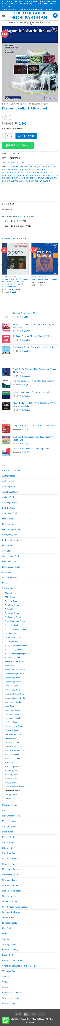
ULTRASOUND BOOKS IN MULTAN (24, 175)
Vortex (5, 982)
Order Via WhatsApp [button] (20, 145)
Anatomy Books (9, 486)
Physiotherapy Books (13, 758)
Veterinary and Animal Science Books (19, 966)
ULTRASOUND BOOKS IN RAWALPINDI (34, 181)
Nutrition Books (11, 722)
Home (5, 104)
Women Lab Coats (10, 998)
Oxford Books (8, 917)
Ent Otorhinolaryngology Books (17, 653)
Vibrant (5, 976)
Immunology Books (12, 690)
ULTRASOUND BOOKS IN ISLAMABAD (32, 170)
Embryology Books (10, 534)
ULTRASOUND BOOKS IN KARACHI (16, 172)
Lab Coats (6, 572)
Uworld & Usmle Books (13, 960)
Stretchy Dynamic (10, 944)
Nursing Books (8, 896)
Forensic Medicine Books (15, 670)
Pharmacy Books (9, 923)
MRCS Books (8, 842)
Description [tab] (8, 204)
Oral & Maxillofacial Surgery (15, 907)
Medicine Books (9, 805)
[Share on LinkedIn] (29, 187)
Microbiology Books (13, 702)
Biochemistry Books (13, 617)
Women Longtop (9, 1003)
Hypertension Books (11, 567)
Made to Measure (9, 577)
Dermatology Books (13, 637)
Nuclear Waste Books (11, 891)
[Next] (57, 270)
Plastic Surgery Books (13, 766)
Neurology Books (12, 714)
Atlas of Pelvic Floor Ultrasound (44, 279)
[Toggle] (56, 524)
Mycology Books (9, 853)
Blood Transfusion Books (15, 621)
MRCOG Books (9, 826)
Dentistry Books (9, 524)
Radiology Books (11, 778)
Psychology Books (12, 770)
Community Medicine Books (16, 629)
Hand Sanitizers (9, 561)
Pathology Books (11, 738)
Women (5, 987)
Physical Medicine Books (15, 750)
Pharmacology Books (13, 746)
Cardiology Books (10, 513)
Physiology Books (12, 754)
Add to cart (26, 136)
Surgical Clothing (10, 949)
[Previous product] (10, 117)
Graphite (6, 551)
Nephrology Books (12, 710)
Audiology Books (10, 502)
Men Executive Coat (11, 816)
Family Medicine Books (14, 661)
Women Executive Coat (12, 992)
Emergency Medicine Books (16, 645)
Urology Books (11, 795)
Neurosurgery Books (13, 718)
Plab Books (9, 762)
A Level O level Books (12, 470)
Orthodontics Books (11, 912)
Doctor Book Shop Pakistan (29, 15)
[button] (3, 15)
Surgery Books (10, 782)
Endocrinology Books (11, 540)
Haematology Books (13, 682)
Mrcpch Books (8, 837)
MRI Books (7, 848)
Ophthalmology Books (13, 726)
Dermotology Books (11, 529)
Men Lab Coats (9, 821)
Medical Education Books (15, 698)
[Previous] (2, 270)
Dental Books (8, 519)
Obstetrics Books (9, 901)
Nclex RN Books (9, 864)
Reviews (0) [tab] (7, 209)
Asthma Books (8, 497)
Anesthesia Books (10, 492)
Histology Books (11, 686)
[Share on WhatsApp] (4, 187)
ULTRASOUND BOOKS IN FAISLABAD (22, 167)
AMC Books (8, 481)
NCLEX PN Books (11, 858)
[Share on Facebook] (9, 187)
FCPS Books (8, 545)
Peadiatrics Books (12, 742)
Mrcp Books (9, 706)
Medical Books (19, 104)
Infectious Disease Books (14, 694)
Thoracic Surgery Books (14, 787)
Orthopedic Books (12, 730)
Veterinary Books (9, 971)
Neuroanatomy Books (11, 874)
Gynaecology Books (11, 556)
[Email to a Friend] (19, 187)
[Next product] (4, 117)
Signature (6, 939)
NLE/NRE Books (10, 885)
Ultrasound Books (39, 104)
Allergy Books (8, 476)
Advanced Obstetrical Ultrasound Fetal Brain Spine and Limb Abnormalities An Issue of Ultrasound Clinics (15, 283)
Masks (5, 583)
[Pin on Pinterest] (24, 187)
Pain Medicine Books (13, 734)
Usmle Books (10, 799)
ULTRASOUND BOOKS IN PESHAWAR (29, 178)
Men (4, 810)
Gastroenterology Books (14, 674)
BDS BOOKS (8, 508)
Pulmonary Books (12, 774)
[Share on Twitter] (14, 187)
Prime (4, 933)
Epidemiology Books (13, 657)
